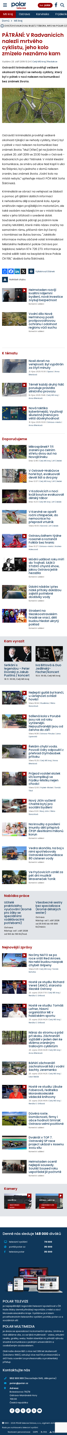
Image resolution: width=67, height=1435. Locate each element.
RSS (45, 1432)
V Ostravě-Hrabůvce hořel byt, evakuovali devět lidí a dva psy (44, 474)
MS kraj (8, 14)
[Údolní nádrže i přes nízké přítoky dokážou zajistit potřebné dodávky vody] (14, 592)
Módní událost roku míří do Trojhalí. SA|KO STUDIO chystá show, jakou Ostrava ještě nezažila (46, 566)
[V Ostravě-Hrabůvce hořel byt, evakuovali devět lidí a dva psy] (14, 476)
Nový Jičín (44, 811)
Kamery (10, 1188)
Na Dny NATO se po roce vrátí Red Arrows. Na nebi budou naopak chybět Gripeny (46, 960)
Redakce (52, 61)
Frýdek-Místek (46, 787)
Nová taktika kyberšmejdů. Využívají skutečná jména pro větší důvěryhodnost (46, 413)
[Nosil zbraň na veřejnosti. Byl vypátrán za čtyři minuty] (14, 366)
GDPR (35, 1432)
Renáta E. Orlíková (37, 995)
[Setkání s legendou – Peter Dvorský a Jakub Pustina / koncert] (17, 653)
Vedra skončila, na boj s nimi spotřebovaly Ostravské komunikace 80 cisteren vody (46, 853)
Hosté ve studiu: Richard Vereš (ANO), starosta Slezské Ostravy (46, 985)
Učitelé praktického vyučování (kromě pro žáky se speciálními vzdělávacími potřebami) (17, 912)
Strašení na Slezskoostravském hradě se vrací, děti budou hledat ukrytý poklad (44, 617)
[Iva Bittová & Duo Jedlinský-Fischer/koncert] (49, 653)
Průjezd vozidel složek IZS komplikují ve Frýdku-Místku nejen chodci (44, 778)
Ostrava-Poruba (47, 733)
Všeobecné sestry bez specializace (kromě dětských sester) (49, 907)
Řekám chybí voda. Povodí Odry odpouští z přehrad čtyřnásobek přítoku (46, 751)
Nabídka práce (16, 895)
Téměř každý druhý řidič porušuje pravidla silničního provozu (46, 387)
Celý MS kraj (52, 395)
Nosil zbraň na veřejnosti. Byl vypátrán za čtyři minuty (46, 364)
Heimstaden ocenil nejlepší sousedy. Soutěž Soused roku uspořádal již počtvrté (45, 1167)
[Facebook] (12, 1410)
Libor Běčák (34, 1076)
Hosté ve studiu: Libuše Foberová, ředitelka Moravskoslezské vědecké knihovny (45, 1092)
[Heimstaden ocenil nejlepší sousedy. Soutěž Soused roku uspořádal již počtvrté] (14, 1167)
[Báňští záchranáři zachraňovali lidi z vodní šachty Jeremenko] (14, 1068)
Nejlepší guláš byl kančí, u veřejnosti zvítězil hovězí (46, 695)
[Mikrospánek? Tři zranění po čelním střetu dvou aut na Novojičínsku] (14, 452)
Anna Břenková (35, 398)
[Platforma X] (23, 1410)
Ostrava (24, 14)
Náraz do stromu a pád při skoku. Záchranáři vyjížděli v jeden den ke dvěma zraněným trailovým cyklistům (46, 1039)
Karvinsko (42, 14)
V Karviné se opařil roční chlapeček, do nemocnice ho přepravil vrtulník (43, 517)
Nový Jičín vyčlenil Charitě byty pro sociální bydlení (42, 803)
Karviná (43, 526)
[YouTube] (39, 1410)
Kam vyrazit (14, 641)
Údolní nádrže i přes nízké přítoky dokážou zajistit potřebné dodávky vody (45, 592)
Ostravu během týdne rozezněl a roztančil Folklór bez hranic (45, 539)
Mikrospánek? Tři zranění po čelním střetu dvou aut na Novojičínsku (43, 452)
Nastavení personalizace (19, 1432)
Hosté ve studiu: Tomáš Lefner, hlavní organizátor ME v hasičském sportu (46, 1010)
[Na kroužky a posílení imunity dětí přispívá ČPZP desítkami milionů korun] (14, 829)
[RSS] (34, 1410)
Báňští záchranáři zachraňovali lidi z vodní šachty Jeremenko (46, 1066)
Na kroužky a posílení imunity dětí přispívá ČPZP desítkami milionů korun (46, 829)
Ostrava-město (54, 422)
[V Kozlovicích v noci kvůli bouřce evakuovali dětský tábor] (14, 496)
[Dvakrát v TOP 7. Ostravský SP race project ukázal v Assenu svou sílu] (14, 1142)
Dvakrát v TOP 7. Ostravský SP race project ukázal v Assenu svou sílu (46, 1142)
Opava (50, 371)
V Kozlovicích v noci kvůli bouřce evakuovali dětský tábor (46, 494)
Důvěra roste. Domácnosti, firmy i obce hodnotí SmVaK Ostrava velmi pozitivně (46, 1118)
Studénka (44, 703)
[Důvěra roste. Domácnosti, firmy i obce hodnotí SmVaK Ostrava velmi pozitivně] (14, 1118)
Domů (5, 20)
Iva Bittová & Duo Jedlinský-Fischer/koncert (48, 668)
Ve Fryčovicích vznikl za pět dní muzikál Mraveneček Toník (46, 875)
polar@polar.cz (19, 1383)
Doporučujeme (14, 439)
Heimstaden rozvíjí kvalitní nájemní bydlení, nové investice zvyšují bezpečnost (46, 295)
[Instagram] (17, 1410)
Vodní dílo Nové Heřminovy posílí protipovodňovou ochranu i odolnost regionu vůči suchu (43, 321)
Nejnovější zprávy (17, 947)
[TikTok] (28, 1410)
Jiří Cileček (57, 461)
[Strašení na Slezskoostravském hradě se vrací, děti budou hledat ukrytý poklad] (14, 616)
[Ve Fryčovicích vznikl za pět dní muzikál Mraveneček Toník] (14, 877)
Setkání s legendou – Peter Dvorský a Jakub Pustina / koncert (17, 670)
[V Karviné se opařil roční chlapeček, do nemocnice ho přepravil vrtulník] (14, 517)
